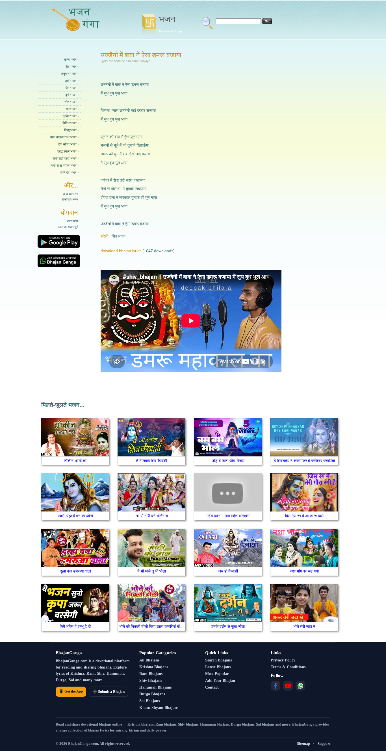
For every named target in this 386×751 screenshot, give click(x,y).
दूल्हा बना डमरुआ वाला (75, 571)
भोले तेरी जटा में (304, 626)
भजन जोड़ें (72, 221)
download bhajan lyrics (121, 251)
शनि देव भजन (68, 173)
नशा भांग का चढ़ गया (304, 571)
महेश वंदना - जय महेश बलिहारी (228, 515)
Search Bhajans (218, 660)
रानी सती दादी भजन (65, 158)
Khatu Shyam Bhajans (158, 708)
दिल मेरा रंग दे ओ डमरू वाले (304, 515)
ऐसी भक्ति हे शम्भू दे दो (75, 626)
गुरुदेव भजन (69, 116)
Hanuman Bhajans (155, 687)
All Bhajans (149, 660)
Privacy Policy (283, 660)
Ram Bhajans (150, 674)
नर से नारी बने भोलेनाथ (152, 515)
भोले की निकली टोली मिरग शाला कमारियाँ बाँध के (152, 626)
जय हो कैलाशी (228, 571)
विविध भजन (69, 123)
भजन (170, 23)
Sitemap (303, 743)
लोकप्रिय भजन (70, 199)
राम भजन (71, 109)
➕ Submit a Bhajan (109, 691)
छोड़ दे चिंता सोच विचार (228, 460)
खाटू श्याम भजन (67, 151)
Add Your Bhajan (220, 680)
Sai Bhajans (149, 701)
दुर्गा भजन (71, 95)
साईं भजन (71, 81)
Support (324, 743)
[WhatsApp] (300, 686)
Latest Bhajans (218, 667)
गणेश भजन (70, 102)
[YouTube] (288, 686)
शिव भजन (71, 67)
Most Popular (217, 674)
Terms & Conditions (288, 667)
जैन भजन (71, 88)
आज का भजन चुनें (68, 226)
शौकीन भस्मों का (75, 460)
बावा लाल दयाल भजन (64, 165)
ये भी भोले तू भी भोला (151, 571)
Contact (212, 687)
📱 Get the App (71, 691)
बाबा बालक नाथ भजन (63, 137)
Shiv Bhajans (150, 680)
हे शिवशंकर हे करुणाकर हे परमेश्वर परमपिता (304, 460)
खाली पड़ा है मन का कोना (75, 515)
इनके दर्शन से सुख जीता (228, 626)
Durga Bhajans (152, 694)
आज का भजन (70, 193)
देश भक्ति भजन (67, 144)
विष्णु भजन (70, 130)
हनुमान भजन (69, 74)
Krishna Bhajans (153, 667)
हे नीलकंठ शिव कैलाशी (151, 460)
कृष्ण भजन (70, 60)
